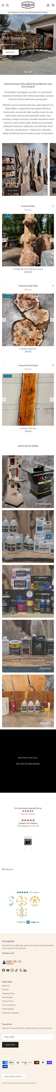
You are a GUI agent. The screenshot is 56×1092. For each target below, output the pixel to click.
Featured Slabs (28, 206)
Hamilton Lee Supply (14, 1083)
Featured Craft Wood (28, 365)
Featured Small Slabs (28, 286)
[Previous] (4, 240)
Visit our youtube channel (28, 764)
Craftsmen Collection (10, 1013)
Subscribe (10, 1045)
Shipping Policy (8, 993)
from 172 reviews (28, 814)
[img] (28, 811)
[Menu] (3, 5)
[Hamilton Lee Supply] (28, 5)
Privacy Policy (7, 1001)
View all (28, 210)
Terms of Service (8, 1005)
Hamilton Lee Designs (16, 55)
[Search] (8, 5)
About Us (6, 985)
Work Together (8, 1009)
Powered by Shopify (29, 1083)
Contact (5, 989)
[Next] (52, 240)
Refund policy (7, 997)
